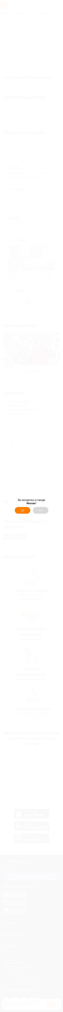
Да (22, 510)
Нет (40, 510)
